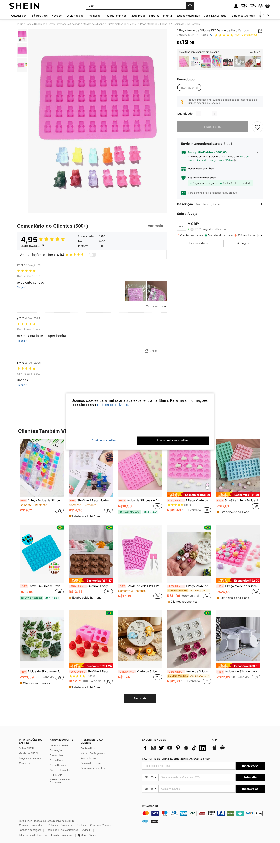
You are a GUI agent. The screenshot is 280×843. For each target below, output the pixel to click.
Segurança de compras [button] (202, 177)
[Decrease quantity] (198, 113)
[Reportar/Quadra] (164, 306)
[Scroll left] (263, 15)
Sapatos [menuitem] (154, 15)
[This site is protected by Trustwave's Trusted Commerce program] (145, 821)
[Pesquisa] (190, 6)
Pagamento (150, 806)
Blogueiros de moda (30, 758)
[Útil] (146, 306)
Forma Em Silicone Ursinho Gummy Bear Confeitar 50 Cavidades (42, 586)
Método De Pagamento (93, 753)
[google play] (222, 749)
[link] (243, 5)
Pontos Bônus (88, 758)
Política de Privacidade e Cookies (67, 825)
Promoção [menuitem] (94, 15)
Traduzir (21, 287)
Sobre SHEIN (26, 748)
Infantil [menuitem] (167, 15)
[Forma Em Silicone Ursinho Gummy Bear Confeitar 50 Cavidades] (42, 554)
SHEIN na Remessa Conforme (61, 781)
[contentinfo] (203, 813)
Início (20, 24)
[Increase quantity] (214, 113)
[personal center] (235, 5)
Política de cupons (91, 763)
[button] (260, 5)
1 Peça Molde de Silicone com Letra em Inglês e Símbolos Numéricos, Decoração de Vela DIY (238, 586)
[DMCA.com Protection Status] (154, 821)
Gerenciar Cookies (100, 825)
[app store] (214, 749)
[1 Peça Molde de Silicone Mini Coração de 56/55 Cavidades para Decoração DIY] (206, 61)
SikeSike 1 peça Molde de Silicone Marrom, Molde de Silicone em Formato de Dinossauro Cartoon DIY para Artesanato (91, 586)
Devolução (56, 750)
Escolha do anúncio (62, 835)
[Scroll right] (268, 15)
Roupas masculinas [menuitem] (188, 15)
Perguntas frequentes (93, 768)
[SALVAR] (257, 127)
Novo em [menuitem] (57, 15)
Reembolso (56, 755)
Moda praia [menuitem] (138, 15)
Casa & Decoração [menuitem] (215, 15)
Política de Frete (59, 745)
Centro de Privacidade (31, 825)
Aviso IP (86, 830)
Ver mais (140, 698)
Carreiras (24, 763)
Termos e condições (30, 830)
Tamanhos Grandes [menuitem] (242, 15)
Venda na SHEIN (28, 753)
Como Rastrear (58, 765)
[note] (86, 516)
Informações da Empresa (33, 835)
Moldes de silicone (93, 24)
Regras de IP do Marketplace (62, 830)
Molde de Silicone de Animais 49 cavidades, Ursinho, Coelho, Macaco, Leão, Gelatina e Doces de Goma (140, 500)
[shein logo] (24, 5)
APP (214, 740)
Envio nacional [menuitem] (75, 15)
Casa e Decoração (36, 24)
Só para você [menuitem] (40, 15)
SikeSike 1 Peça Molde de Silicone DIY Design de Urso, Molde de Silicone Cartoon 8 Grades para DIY (91, 500)
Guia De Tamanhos (60, 770)
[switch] (92, 255)
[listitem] (184, 61)
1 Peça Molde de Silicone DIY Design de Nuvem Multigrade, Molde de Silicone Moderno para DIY (189, 500)
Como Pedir (56, 760)
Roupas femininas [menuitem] (115, 15)
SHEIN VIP (56, 775)
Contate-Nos (88, 748)
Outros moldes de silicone (121, 24)
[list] (175, 748)
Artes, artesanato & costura (64, 24)
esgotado (212, 127)
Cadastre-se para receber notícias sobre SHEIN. (176, 758)
